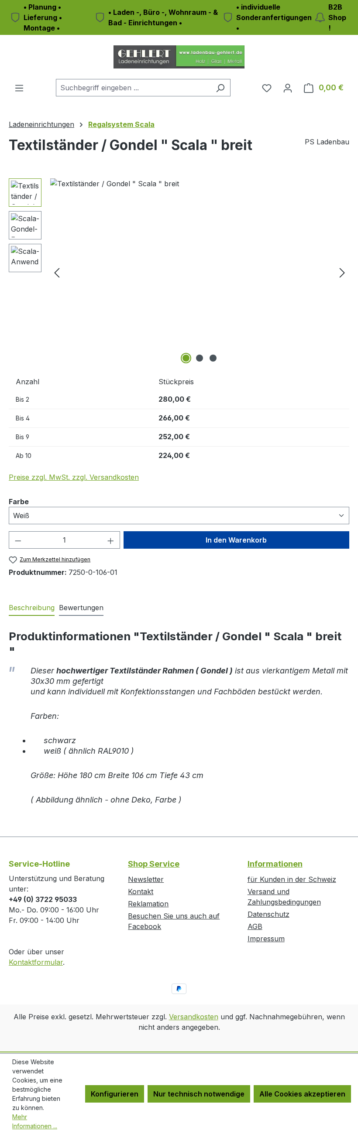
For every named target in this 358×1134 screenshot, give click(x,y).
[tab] (32, 608)
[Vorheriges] (56, 272)
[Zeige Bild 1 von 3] (185, 358)
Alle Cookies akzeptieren (302, 1094)
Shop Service (153, 863)
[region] (179, 272)
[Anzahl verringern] (18, 540)
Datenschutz (268, 914)
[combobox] (133, 87)
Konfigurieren (114, 1094)
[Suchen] (220, 87)
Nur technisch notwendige (198, 1094)
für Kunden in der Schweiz (292, 879)
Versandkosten (193, 1016)
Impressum (266, 938)
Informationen (275, 863)
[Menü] (19, 87)
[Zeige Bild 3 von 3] (213, 358)
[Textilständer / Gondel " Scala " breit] (199, 272)
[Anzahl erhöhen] (111, 540)
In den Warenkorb (236, 540)
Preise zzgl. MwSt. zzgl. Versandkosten (74, 477)
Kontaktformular (36, 962)
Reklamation (148, 903)
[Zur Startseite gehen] (179, 56)
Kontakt (140, 891)
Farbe (19, 501)
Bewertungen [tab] (81, 607)
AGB (255, 926)
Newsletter (146, 879)
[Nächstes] (342, 272)
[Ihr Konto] (287, 87)
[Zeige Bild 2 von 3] (199, 358)
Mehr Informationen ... (34, 1121)
